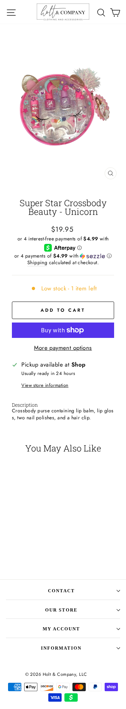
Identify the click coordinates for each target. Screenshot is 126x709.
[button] (63, 255)
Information (61, 648)
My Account (61, 628)
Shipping (37, 262)
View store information (44, 385)
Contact (61, 590)
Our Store (61, 610)
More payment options (63, 348)
